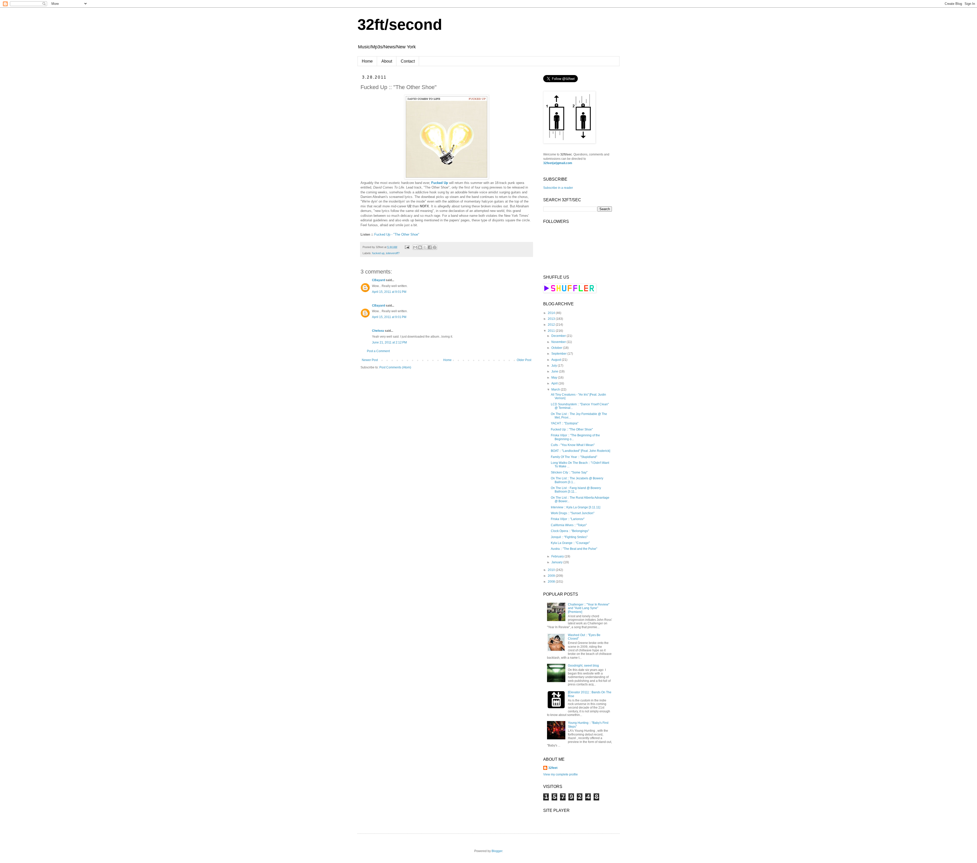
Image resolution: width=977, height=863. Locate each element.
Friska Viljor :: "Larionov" (567, 519)
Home (367, 61)
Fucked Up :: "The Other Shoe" (572, 429)
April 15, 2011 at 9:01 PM (389, 292)
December (559, 336)
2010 (552, 570)
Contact (408, 61)
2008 (552, 581)
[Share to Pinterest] (434, 247)
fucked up (378, 253)
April (554, 383)
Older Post (524, 360)
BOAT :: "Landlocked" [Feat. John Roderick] (580, 451)
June (555, 371)
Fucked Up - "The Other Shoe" (396, 234)
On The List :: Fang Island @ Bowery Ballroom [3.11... (576, 489)
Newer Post (370, 360)
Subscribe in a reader (558, 188)
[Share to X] (424, 247)
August (556, 360)
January (557, 562)
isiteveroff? (392, 253)
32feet (552, 768)
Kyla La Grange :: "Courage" (570, 543)
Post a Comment (378, 351)
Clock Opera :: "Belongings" (570, 531)
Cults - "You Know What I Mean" (573, 445)
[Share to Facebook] (429, 247)
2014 (552, 313)
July (554, 365)
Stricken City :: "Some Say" (569, 472)
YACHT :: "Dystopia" (564, 423)
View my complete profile (560, 774)
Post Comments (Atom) (395, 367)
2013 (552, 319)
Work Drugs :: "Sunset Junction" (572, 513)
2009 (552, 576)
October (557, 348)
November (559, 342)
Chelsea (378, 331)
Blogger (497, 851)
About (386, 61)
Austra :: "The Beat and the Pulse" (574, 549)
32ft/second (399, 24)
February (558, 556)
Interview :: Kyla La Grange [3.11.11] (575, 507)
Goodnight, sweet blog (583, 665)
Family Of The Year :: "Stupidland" (574, 457)
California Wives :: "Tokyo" (569, 525)
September (559, 353)
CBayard (378, 280)
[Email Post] (407, 247)
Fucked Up (439, 183)
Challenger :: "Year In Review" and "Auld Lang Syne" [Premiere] (588, 608)
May (554, 377)
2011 (552, 331)
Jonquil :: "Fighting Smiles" (569, 537)
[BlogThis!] (420, 247)
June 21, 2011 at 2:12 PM (389, 342)
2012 (552, 324)
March (556, 389)
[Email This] (415, 247)
